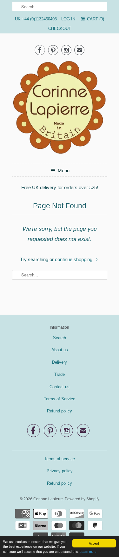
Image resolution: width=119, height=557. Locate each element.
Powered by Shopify (82, 499)
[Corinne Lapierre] (59, 109)
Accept (94, 543)
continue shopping (74, 259)
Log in (68, 19)
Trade (59, 374)
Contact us (59, 386)
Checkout (59, 28)
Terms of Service (59, 398)
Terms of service (59, 458)
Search (59, 337)
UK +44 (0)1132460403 (36, 19)
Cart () (95, 19)
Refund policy (59, 411)
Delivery (59, 362)
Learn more (88, 551)
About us (59, 349)
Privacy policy (60, 470)
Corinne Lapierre (48, 499)
